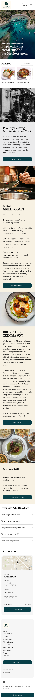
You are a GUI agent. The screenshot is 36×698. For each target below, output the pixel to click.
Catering (6, 636)
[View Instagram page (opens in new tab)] (4, 682)
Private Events (8, 642)
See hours (28, 604)
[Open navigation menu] (31, 5)
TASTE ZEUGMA (8, 647)
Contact (6, 656)
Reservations (7, 639)
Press (5, 653)
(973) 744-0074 (8, 593)
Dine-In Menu (7, 634)
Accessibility (6, 672)
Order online (17, 609)
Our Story (6, 645)
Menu (25, 5)
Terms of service (8, 670)
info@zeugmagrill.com (10, 597)
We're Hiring (7, 650)
